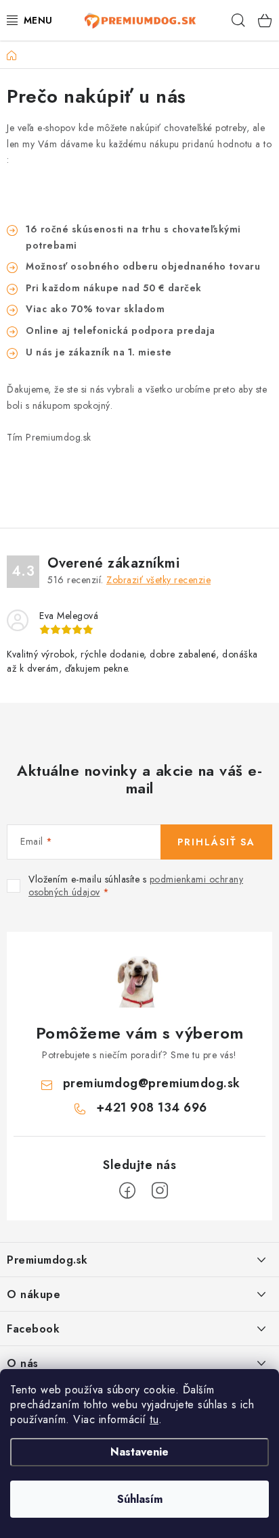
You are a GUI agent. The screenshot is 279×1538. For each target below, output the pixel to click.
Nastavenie (139, 1452)
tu (154, 1419)
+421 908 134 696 (151, 1107)
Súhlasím (140, 1499)
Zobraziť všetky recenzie (158, 580)
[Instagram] (160, 1191)
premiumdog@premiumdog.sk (151, 1083)
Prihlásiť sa (216, 842)
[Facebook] (127, 1191)
